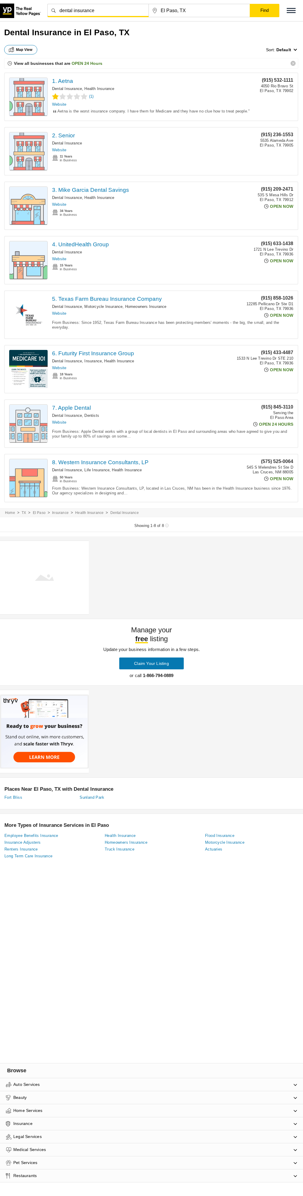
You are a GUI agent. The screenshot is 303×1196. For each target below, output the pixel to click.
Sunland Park (92, 797)
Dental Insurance (67, 88)
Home (10, 513)
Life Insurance (96, 470)
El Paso (39, 513)
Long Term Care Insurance (28, 856)
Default (283, 49)
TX (24, 513)
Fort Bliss (13, 797)
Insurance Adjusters (22, 842)
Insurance (93, 361)
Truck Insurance (119, 849)
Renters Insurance (21, 849)
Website (59, 104)
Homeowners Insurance (146, 306)
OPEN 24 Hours (87, 63)
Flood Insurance (219, 835)
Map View (24, 50)
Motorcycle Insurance (103, 306)
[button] (291, 10)
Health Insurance (99, 88)
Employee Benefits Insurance (31, 835)
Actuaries (214, 849)
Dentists (91, 415)
